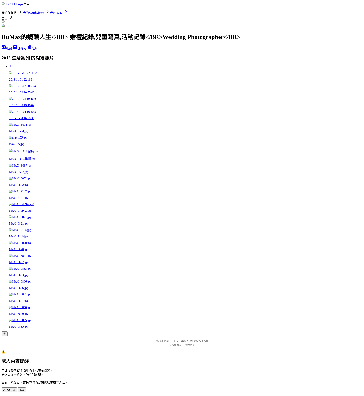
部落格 (22, 48)
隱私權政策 (175, 344)
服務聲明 (190, 344)
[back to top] (5, 333)
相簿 (9, 48)
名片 (35, 48)
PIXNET (168, 341)
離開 (21, 390)
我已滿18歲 (9, 390)
